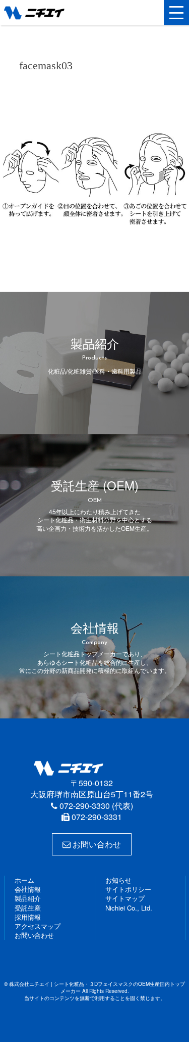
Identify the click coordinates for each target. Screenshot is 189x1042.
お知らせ (118, 880)
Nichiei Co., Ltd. (128, 908)
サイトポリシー (128, 889)
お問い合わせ (96, 844)
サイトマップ (125, 898)
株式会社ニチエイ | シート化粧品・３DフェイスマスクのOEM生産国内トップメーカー (52, 12)
